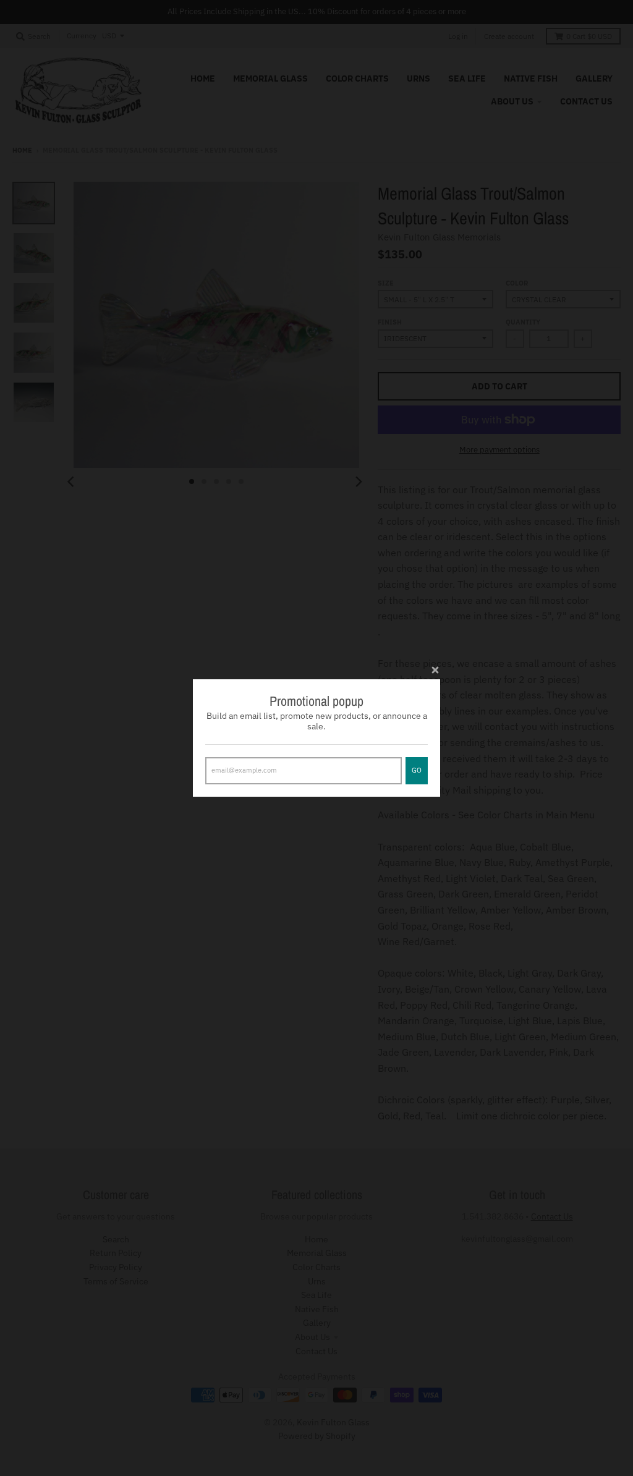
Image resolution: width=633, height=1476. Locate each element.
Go (417, 770)
